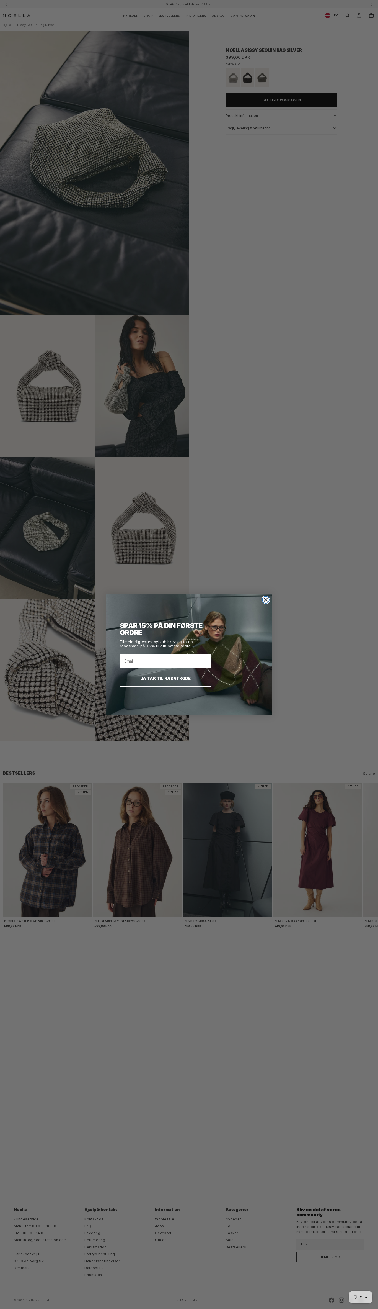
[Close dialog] (265, 599)
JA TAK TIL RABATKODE (165, 678)
